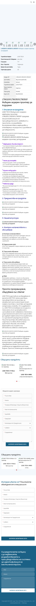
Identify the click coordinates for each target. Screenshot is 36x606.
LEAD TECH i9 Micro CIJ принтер (8, 372)
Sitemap (24, 603)
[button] (15, 381)
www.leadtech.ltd (15, 603)
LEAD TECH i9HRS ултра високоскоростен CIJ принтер (26, 376)
